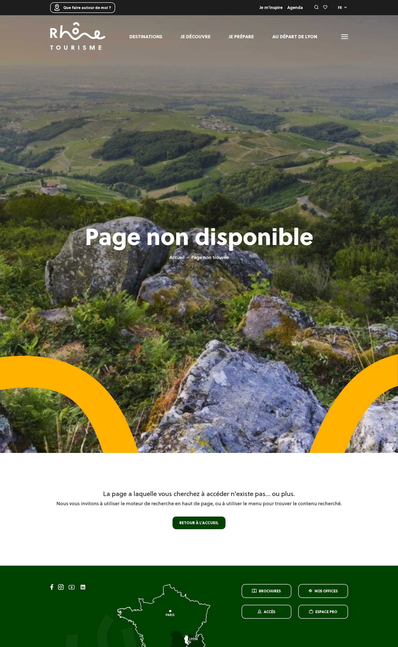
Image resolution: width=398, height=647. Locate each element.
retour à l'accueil (199, 523)
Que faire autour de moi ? (87, 7)
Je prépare (241, 36)
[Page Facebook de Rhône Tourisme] (51, 588)
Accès (269, 611)
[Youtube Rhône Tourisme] (71, 588)
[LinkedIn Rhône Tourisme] (82, 587)
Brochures (270, 591)
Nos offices (326, 591)
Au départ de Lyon (294, 36)
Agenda (295, 7)
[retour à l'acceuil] (77, 36)
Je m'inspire (271, 7)
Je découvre (196, 36)
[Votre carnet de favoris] (325, 7)
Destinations (145, 36)
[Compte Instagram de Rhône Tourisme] (61, 588)
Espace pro (326, 611)
